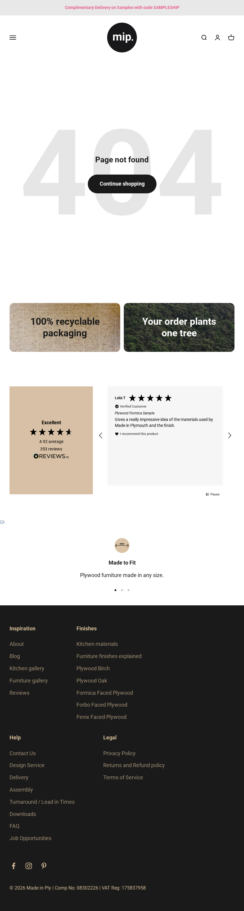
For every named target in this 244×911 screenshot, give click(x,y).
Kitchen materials (97, 644)
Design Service (27, 765)
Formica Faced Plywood (104, 693)
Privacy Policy (119, 753)
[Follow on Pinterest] (44, 866)
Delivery (19, 777)
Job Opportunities (30, 838)
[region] (165, 435)
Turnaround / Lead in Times (42, 802)
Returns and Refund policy (134, 765)
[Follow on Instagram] (29, 866)
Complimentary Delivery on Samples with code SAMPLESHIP (122, 7)
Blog (15, 656)
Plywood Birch (93, 668)
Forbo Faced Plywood (101, 705)
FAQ (14, 826)
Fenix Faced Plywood (101, 717)
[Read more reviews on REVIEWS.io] (51, 457)
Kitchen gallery (27, 668)
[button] (101, 435)
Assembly (21, 789)
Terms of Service (123, 777)
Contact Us (23, 753)
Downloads (23, 814)
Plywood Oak (91, 680)
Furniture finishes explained (109, 656)
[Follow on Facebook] (14, 866)
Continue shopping (122, 184)
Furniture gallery (29, 680)
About (17, 644)
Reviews (19, 693)
